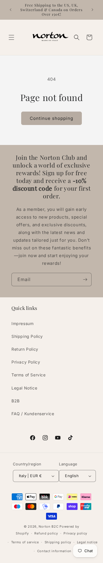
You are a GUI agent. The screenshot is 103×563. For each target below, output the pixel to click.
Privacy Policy (25, 362)
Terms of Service (28, 374)
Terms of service (25, 542)
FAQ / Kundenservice (32, 413)
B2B (15, 400)
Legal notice (87, 542)
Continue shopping (51, 118)
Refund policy (46, 533)
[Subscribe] (85, 279)
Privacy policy (75, 533)
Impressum (22, 323)
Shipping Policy (27, 336)
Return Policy (24, 349)
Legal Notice (24, 388)
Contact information (54, 551)
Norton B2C (48, 526)
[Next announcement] (92, 9)
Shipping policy (58, 542)
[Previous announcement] (10, 9)
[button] (11, 37)
